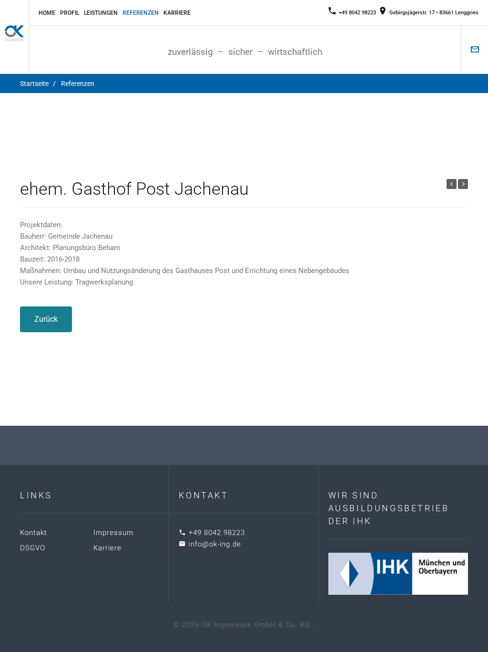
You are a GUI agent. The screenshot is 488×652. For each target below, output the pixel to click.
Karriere (177, 13)
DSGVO (32, 548)
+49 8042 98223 (357, 13)
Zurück (46, 319)
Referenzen (140, 13)
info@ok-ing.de (215, 544)
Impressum (113, 532)
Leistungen (101, 13)
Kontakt (33, 532)
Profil (69, 13)
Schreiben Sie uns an (474, 50)
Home (47, 13)
